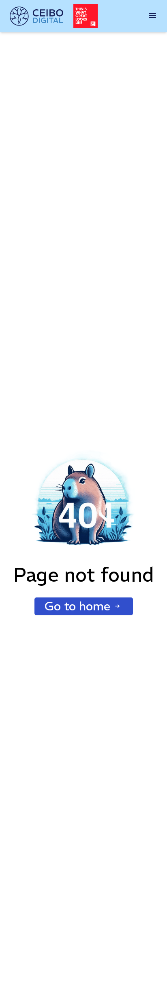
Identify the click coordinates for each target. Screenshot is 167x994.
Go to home (77, 606)
